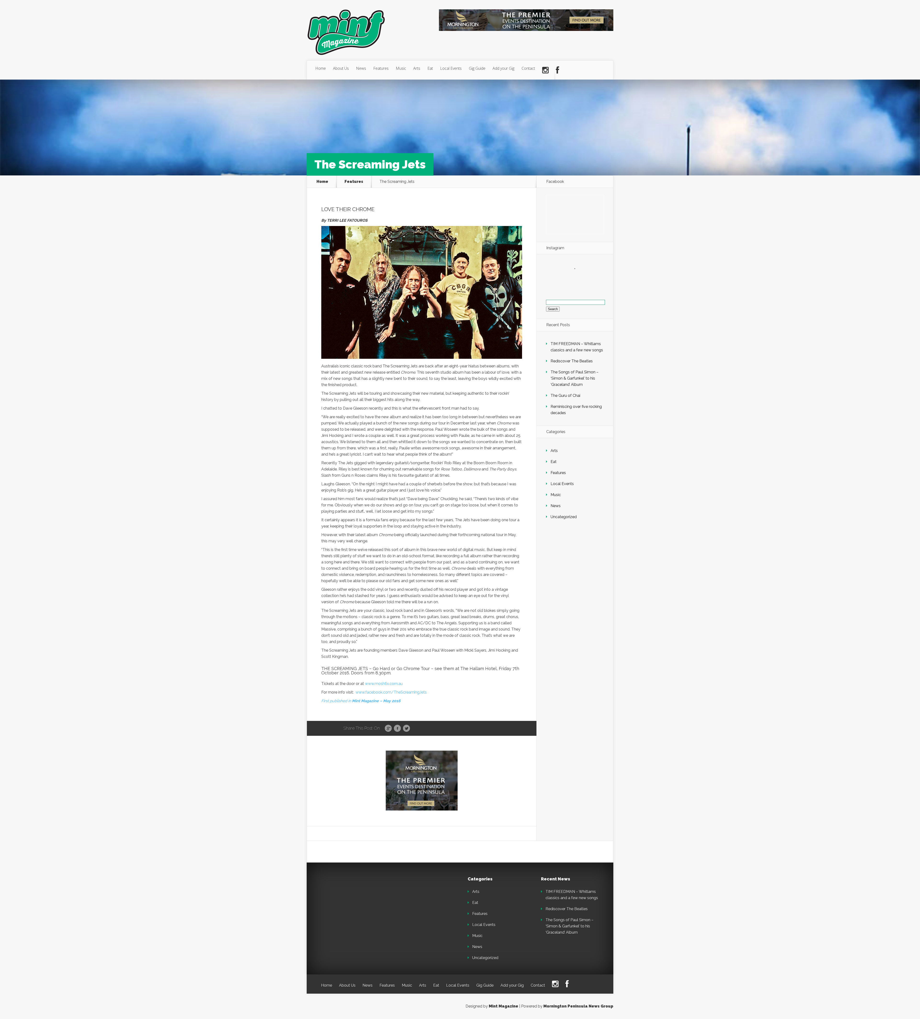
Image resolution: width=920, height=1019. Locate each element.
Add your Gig (503, 68)
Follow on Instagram (577, 277)
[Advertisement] (354, 907)
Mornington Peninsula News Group (578, 1006)
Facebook (397, 728)
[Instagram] (545, 70)
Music (401, 68)
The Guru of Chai (565, 395)
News (361, 68)
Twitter (406, 728)
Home (320, 68)
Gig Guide (477, 68)
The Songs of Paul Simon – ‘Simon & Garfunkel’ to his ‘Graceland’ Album (574, 378)
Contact (528, 68)
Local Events (451, 68)
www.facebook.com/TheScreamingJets (391, 692)
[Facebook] (557, 70)
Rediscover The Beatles (572, 361)
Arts (416, 68)
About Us (341, 68)
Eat (430, 68)
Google (388, 728)
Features (381, 68)
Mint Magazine (503, 1006)
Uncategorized (564, 517)
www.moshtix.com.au (384, 683)
